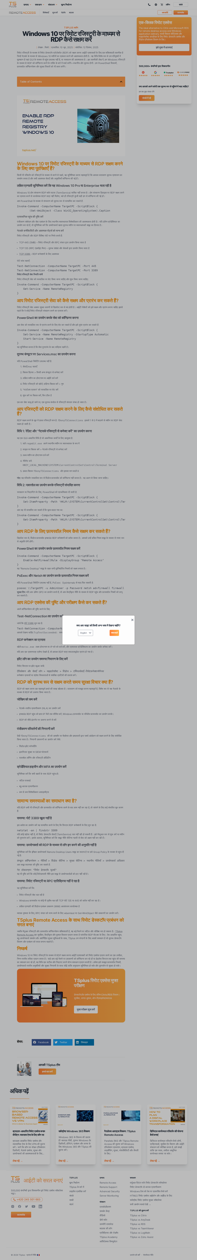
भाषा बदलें (114, 632)
